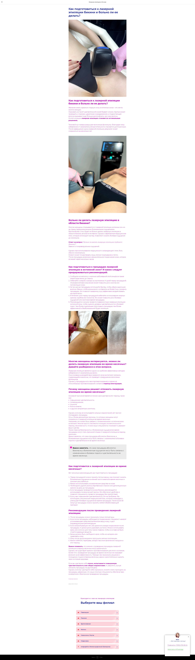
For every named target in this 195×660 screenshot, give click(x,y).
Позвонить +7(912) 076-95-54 (177, 645)
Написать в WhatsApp (175, 649)
